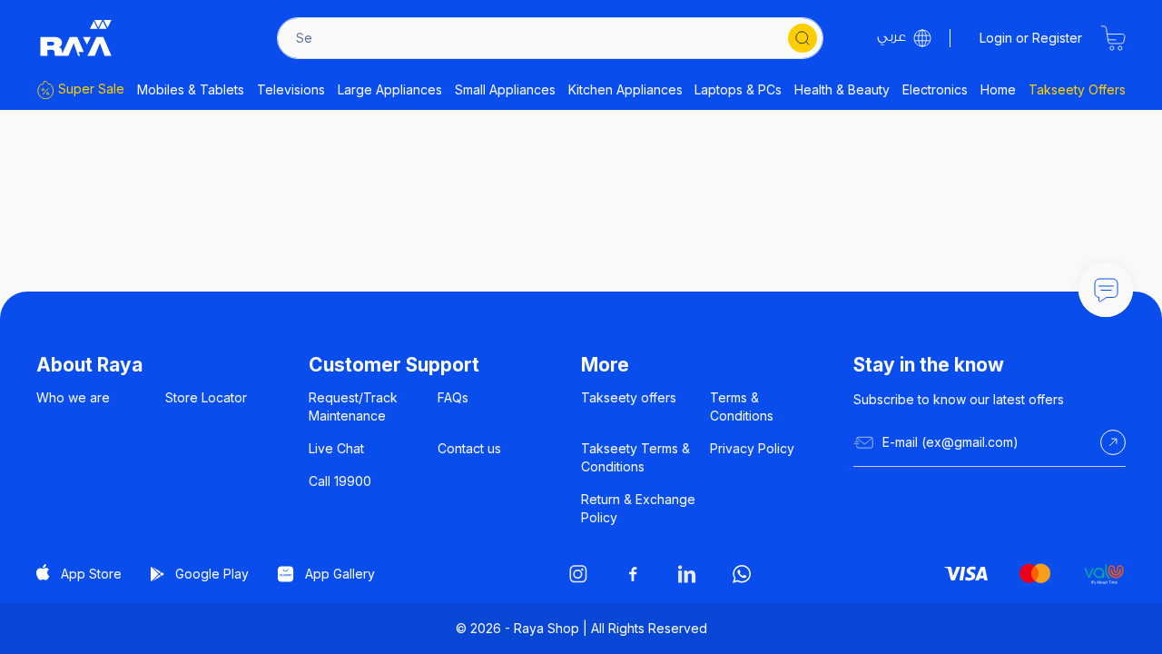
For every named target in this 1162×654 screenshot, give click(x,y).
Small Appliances (505, 89)
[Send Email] (1113, 442)
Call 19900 (340, 481)
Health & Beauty (842, 89)
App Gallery (340, 573)
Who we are (73, 397)
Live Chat (336, 448)
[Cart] (1113, 38)
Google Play (212, 573)
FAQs (453, 397)
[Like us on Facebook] (633, 574)
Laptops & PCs (738, 89)
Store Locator (206, 397)
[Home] (76, 38)
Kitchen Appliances (625, 89)
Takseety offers (628, 397)
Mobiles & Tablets (190, 89)
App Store (91, 573)
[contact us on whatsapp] (742, 574)
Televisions (291, 89)
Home (998, 89)
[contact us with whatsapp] (1105, 290)
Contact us (469, 448)
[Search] (802, 38)
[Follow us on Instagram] (578, 574)
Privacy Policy (752, 448)
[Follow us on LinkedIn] (687, 574)
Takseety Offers (1077, 89)
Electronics (935, 89)
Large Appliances (390, 89)
